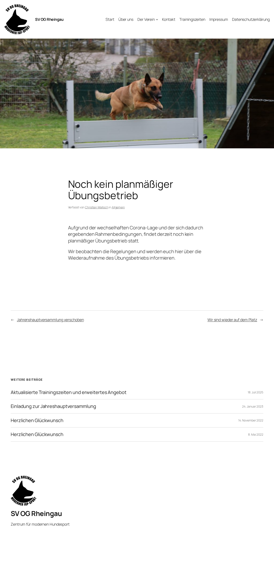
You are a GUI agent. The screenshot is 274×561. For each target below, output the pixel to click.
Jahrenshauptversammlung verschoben (50, 319)
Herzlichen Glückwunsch (37, 420)
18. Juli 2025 (255, 392)
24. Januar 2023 (252, 406)
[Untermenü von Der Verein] (157, 19)
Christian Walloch (96, 207)
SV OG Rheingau (49, 19)
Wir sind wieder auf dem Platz (232, 319)
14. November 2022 (250, 420)
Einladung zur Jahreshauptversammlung (53, 406)
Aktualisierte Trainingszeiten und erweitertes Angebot (69, 392)
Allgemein (118, 207)
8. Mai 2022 (255, 434)
